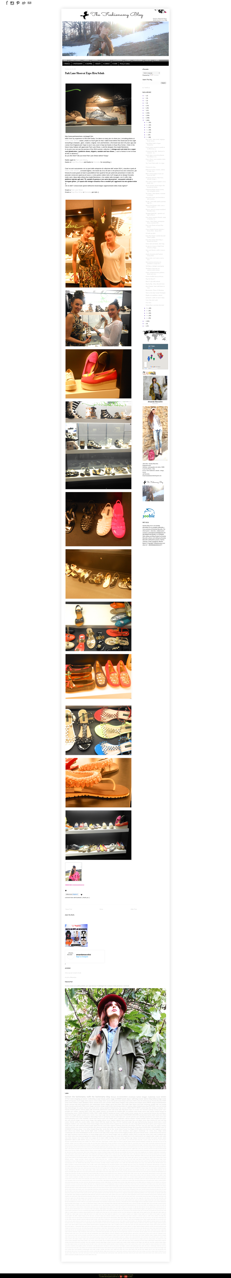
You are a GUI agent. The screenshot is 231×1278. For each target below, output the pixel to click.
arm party (163, 1129)
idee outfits (87, 1199)
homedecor (124, 1146)
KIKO (129, 1162)
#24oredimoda (124, 1127)
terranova (164, 1245)
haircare (154, 1113)
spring (102, 1108)
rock (144, 1136)
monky (155, 1134)
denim (99, 1106)
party (126, 1125)
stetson (132, 1240)
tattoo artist (144, 1245)
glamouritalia (87, 1194)
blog (147, 1108)
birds (145, 1171)
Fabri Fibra (153, 1159)
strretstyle (117, 1138)
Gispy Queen (135, 1161)
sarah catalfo (162, 1136)
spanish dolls (119, 1238)
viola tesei (111, 1115)
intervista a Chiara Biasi (121, 1201)
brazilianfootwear (161, 1102)
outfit (89, 1097)
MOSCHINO (135, 1115)
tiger (131, 1138)
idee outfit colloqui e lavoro (148, 1198)
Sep (147, 130)
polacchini (70, 1229)
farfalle (110, 1185)
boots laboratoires (73, 1173)
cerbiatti (66, 1175)
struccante (113, 1242)
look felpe (138, 1210)
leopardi (160, 1208)
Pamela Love (73, 1166)
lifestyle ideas (88, 1210)
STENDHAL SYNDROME (140, 1166)
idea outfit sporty (107, 1198)
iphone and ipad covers (151, 1201)
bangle (109, 1171)
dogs (126, 1182)
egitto (104, 1132)
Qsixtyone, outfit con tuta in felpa (155, 297)
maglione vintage (137, 1213)
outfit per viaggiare (153, 1222)
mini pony (73, 1150)
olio (136, 1221)
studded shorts (100, 1153)
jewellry (88, 1206)
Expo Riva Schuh (77, 192)
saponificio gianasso (127, 1233)
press (134, 1120)
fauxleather (106, 1189)
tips (120, 1108)
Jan (147, 318)
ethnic (135, 1183)
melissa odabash (154, 1215)
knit (126, 1106)
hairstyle (142, 1132)
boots (103, 1118)
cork (131, 1143)
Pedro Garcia (92, 1166)
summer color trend (98, 1244)
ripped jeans (125, 1231)
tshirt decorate (138, 1249)
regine (66, 1231)
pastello (105, 1226)
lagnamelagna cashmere (155, 1206)
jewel (117, 1116)
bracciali (164, 1141)
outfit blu (127, 1222)
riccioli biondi (98, 1231)
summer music (127, 1244)
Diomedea (96, 162)
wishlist (156, 1252)
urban (90, 1155)
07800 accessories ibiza (146, 1155)
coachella (117, 1175)
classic (99, 1143)
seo (155, 1125)
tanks (140, 1245)
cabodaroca (120, 1173)
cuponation (69, 1180)
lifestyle (113, 1097)
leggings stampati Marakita (135, 1208)
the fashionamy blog (101, 1097)
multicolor (87, 1150)
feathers (111, 1189)
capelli (153, 1115)
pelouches (147, 1226)
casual (75, 1143)
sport (123, 1104)
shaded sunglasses (108, 1235)
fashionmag (101, 1189)
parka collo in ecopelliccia (114, 1224)
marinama (146, 1148)
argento (115, 1141)
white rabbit (117, 1252)
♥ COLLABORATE (105, 60)
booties (118, 1113)
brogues (102, 1173)
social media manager (100, 1238)
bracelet (87, 1131)
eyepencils (67, 1185)
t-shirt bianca (106, 1245)
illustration (145, 1109)
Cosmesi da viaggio (142, 1157)
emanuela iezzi (103, 1183)
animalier (111, 1141)
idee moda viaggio (138, 1198)
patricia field (110, 1226)
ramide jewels (154, 1229)
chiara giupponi (134, 1131)
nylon (121, 1221)
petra (95, 1228)
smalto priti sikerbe (136, 1236)
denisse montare (158, 1180)
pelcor (126, 1226)
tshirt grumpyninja (159, 1249)
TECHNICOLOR (99, 1168)
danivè (123, 1180)
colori (90, 1104)
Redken (113, 1166)
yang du (80, 1254)
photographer (146, 1150)
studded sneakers (108, 1153)
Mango (97, 1129)
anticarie (67, 1171)
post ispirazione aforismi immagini (106, 1229)
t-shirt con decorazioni (114, 1245)
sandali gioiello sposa (96, 1233)
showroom (74, 1138)
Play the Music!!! (150, 279)
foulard (114, 1191)
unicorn (75, 1113)
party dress (128, 1150)
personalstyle (131, 1125)
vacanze (124, 1108)
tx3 (152, 1138)
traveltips (98, 1249)
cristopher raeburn (122, 1178)
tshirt (112, 1100)
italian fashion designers (92, 1203)
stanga (78, 1240)
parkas (155, 1224)
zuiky (95, 1254)
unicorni (155, 1138)
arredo (87, 1106)
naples (99, 1150)
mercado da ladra (78, 1217)
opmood (157, 1221)
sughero (72, 1244)
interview (139, 1146)
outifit (118, 1150)
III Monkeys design (77, 1129)
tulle (72, 1251)
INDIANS (80, 1162)
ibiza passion (162, 1132)
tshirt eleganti (145, 1249)
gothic (110, 1194)
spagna (94, 1138)
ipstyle (123, 1106)
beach (116, 1171)
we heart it (91, 1252)
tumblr (76, 1122)
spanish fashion (125, 1238)
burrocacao (114, 1173)
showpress (151, 1152)
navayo (141, 1219)
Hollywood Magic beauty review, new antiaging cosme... (155, 190)
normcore (117, 1221)
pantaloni (88, 1224)
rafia (70, 1152)
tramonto (156, 1247)
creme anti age (98, 1178)
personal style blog (75, 1104)
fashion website (68, 1189)
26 (145, 95)
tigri (102, 1247)
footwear (72, 1109)
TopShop (121, 1168)
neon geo (70, 1221)
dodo (119, 1182)
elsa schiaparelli (96, 1183)
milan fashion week (148, 1134)
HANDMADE (68, 1129)
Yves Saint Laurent (84, 1169)
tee (87, 1127)
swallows (164, 1244)
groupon (110, 1146)
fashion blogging (123, 1132)
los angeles (70, 1212)
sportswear (79, 1153)
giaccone (114, 1192)
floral (116, 1104)
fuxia (91, 1146)
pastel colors (162, 1109)
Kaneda (132, 1162)
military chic (125, 1217)
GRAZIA (113, 1161)
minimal (157, 1111)
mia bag (140, 1134)
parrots (158, 1224)
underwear (81, 1111)
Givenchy (113, 1139)
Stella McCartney (78, 1141)
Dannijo (90, 1159)
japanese (133, 1205)
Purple (130, 1109)
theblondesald (96, 1247)
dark (134, 1180)
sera (100, 1235)
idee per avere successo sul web (97, 1199)
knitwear (75, 1102)
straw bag (111, 1138)
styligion (164, 1242)
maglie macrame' (79, 1213)
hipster (119, 1196)
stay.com (105, 1240)
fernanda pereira (153, 1189)
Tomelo (97, 1141)
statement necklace (70, 1127)
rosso (153, 1116)
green (164, 1118)
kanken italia (109, 1206)
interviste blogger (75, 1120)
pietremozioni (104, 1109)
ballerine (129, 1141)
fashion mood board (97, 1187)
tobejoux (135, 1138)
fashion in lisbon (75, 1187)
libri (99, 1125)
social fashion (92, 1238)
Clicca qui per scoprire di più (73, 973)
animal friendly (150, 1169)
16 (145, 113)
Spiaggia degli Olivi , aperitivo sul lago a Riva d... (155, 214)
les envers (79, 1210)
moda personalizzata (85, 1219)
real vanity (73, 1152)
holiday (67, 1125)
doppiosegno (96, 1104)
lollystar (119, 1210)
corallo (128, 1143)
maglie (159, 1212)
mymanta (96, 1150)
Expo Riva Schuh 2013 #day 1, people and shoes (154, 240)
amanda (96, 1102)
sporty (108, 1100)
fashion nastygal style (114, 1187)
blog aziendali (156, 1171)
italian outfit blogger (142, 1203)
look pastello (151, 1210)
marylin (130, 1215)
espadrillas (122, 1145)
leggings (99, 1120)
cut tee (94, 1180)
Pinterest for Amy (150, 167)
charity (88, 1143)
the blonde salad (105, 1127)
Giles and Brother (127, 1161)
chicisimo (84, 1175)
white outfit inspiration (110, 1252)
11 (145, 323)
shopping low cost (144, 1152)
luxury (108, 1120)
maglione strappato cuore (127, 1213)
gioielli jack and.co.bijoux (145, 1192)
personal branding (158, 1226)
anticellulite (71, 1171)
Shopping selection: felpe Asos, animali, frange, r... (155, 178)
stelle (123, 1240)
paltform (77, 1224)
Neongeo (164, 1139)
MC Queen (153, 1162)
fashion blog (148, 1099)
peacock (122, 1226)
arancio (81, 1171)
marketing (118, 1125)
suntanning (156, 1244)
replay (79, 1231)
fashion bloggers (95, 1123)
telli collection (97, 1127)
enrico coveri (117, 1145)
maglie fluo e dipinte (71, 1213)
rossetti (112, 1152)
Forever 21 (163, 1127)
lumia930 (89, 1212)
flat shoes (67, 1191)
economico (73, 1183)
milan (127, 1102)
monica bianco (101, 1219)
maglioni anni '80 (145, 1213)
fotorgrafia (110, 1191)
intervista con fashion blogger (91, 1134)
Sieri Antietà (67, 1168)
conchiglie (81, 1176)
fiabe (163, 1145)
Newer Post (68, 909)
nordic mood (112, 1221)
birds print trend (149, 1171)
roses (96, 1115)
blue (159, 1141)
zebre (92, 1254)
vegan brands (119, 1251)
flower (74, 1146)
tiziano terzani (114, 1247)
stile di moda (85, 1153)
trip (76, 1155)
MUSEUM (132, 1139)
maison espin (145, 1111)
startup (92, 1240)
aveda (89, 1171)
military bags (120, 1217)
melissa (136, 1134)
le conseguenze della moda (89, 1208)
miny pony (144, 1217)
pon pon (74, 1229)
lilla (92, 1210)
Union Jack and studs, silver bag (155, 243)
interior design (138, 1111)
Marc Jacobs (103, 1129)
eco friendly (147, 1182)
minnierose (147, 1104)
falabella (106, 1185)
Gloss (116, 1139)
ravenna (159, 1229)
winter (86, 1100)
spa (115, 1238)
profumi (164, 1150)
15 (145, 115)
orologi (80, 1136)
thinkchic (72, 1122)
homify (146, 1132)
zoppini (125, 1155)
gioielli (115, 1100)
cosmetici (136, 1109)
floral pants (90, 1191)
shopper (151, 1235)
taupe (155, 1245)
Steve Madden (85, 1141)
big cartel (153, 1141)
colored (134, 1175)
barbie (113, 1171)
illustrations (163, 1199)
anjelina (155, 1169)
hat (127, 1111)
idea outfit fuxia (100, 1198)
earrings (136, 1113)
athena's (121, 1141)
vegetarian (125, 1251)
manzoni (152, 1111)
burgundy (109, 1173)
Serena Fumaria (123, 1129)
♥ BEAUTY (98, 64)
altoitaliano (86, 1102)
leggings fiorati (106, 1208)
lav (104, 1134)
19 (145, 105)
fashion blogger (141, 1097)
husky (133, 1196)
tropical (133, 1249)
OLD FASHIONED (140, 1164)
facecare (81, 1116)
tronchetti (148, 1138)
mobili (159, 1217)
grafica (107, 1146)
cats (78, 1143)
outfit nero (147, 1222)
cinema (151, 1131)
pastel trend (133, 1150)
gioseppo (159, 1192)
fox (117, 1191)
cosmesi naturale (111, 1176)
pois (136, 1102)
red (137, 1120)
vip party (67, 1252)
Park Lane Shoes (81, 160)
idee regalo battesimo (117, 1199)
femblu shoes (138, 1189)
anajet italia (131, 1122)
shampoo (163, 1125)
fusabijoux (130, 1132)
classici (109, 1175)
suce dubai (67, 1244)
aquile (78, 1171)
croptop (146, 1143)
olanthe (69, 1136)
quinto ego (141, 1229)
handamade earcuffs (135, 1194)
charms (115, 1118)
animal (143, 1108)
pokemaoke (78, 1106)
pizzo (148, 1228)
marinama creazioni (115, 1215)
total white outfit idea (139, 1247)
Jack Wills (103, 1162)
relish (85, 1152)
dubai (85, 1123)
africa (107, 1169)
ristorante (99, 1152)
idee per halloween (109, 1199)
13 (145, 120)
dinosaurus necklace (100, 1182)
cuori (66, 1180)
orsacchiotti (98, 1222)
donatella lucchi (82, 1145)
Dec (147, 122)
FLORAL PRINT (93, 1113)
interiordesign (117, 1106)
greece (120, 1194)
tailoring (135, 1245)
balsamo (134, 1141)
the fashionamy (79, 1097)
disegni (75, 1145)
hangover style (116, 1146)
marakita (131, 1134)
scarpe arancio (142, 1233)
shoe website (126, 1235)
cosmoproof (163, 1176)
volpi (85, 1252)
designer (154, 1108)
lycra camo (110, 1212)
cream (139, 1143)
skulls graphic (71, 1153)
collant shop (126, 1175)
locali (124, 1148)
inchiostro (79, 1201)
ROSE (86, 1111)
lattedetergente (77, 1208)
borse (100, 1102)
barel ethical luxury (70, 1131)
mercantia (155, 1148)
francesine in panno (122, 1191)
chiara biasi (79, 1175)
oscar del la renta (105, 1222)
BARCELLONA (75, 1157)
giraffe (162, 1192)
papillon (123, 1150)
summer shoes (134, 1244)
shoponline (146, 1235)
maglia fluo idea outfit (147, 1212)
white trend (122, 1252)
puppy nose (114, 1136)
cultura (81, 1123)
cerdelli (70, 1175)
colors (138, 1100)
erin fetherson (127, 1183)
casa (157, 1106)
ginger (132, 1192)
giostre (138, 1132)
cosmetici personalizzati (147, 1176)
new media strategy (97, 1221)
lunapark (127, 1148)
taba (137, 1153)
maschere (151, 1148)
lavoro (106, 1134)
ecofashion (160, 1108)
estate (107, 1106)
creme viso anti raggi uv (112, 1178)
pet (97, 1136)
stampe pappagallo (73, 1240)
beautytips (148, 1141)
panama (81, 1224)
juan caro (98, 1206)
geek (96, 1192)
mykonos (91, 1150)
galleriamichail (141, 1123)
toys (159, 1153)
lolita (113, 1210)
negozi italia (152, 1219)
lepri (163, 1208)
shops (100, 1115)
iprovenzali (155, 1146)
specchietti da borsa (134, 1238)
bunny (105, 1173)
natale (87, 1109)
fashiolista (133, 1145)
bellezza (155, 1099)
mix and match (155, 1217)
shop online (68, 1138)
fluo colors (131, 1123)
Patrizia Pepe (86, 1166)
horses (71, 1125)
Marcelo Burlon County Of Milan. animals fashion (90, 1164)
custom (77, 1132)
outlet (120, 1150)
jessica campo (76, 1206)
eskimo (132, 1183)
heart (120, 1146)
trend (72, 1099)
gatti (135, 1132)
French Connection (106, 1161)
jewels (124, 1099)
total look (156, 1153)
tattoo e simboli (150, 1245)
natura (123, 1120)
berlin (137, 1171)
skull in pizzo (109, 1236)
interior (91, 1102)
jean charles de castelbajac (147, 1205)
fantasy (129, 1145)
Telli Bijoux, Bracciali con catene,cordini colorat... (153, 269)
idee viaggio (144, 1199)
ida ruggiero (71, 1198)
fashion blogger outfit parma (142, 1145)
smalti (75, 1153)
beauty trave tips (124, 1171)
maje (90, 1215)
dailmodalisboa (106, 1180)
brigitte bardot (93, 1131)
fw (102, 1116)
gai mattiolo (94, 1146)
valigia (105, 1251)
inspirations (105, 1201)
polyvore (91, 1100)
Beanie (121, 1115)
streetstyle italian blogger (101, 1242)
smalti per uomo (128, 1236)
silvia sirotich (81, 1138)
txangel (84, 1251)
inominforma (74, 1134)
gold (97, 1194)
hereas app (101, 1196)
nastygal (161, 1111)
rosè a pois (84, 1233)
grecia (117, 1194)
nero (66, 1136)
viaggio (82, 1100)
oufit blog (113, 1222)
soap (87, 1238)
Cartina (120, 1157)
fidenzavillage (94, 1116)
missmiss (149, 1217)
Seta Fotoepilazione (161, 1166)
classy (155, 1131)
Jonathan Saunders (114, 1162)
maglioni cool (159, 1213)
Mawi (139, 1139)
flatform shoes (72, 1191)
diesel (90, 1182)
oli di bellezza (133, 1221)
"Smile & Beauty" (130, 1155)
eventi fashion (143, 1183)
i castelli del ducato (154, 1132)
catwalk (111, 1118)
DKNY (161, 1157)
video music (139, 1251)
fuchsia (84, 1146)
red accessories (79, 1152)
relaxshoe (70, 1231)
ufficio (88, 1251)
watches (83, 1139)
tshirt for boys (152, 1249)
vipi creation (106, 1155)
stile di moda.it (100, 1138)
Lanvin (128, 1139)
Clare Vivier (124, 1157)
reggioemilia (163, 1229)
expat (159, 1183)
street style (111, 1109)
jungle (91, 1125)
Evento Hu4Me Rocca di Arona (154, 276)
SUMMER (118, 1099)
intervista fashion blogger (147, 1146)
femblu (111, 1106)
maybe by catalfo (147, 1215)
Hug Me (120, 1139)
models (91, 1219)
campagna (107, 1131)
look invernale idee (145, 1210)
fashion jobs (89, 1187)
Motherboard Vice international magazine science (112, 1164)
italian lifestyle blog (122, 1203)
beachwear (144, 1115)
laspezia (71, 1208)
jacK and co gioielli (93, 1205)
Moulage (125, 1164)
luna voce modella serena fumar (98, 1212)
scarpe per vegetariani (158, 1233)
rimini (122, 1136)
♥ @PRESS (86, 60)
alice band (146, 1129)
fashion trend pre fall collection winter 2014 (156, 1187)
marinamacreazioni (124, 1215)
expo (127, 1145)
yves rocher (85, 1254)
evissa (153, 1183)
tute (80, 1122)
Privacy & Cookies (125, 64)
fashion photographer (142, 1187)
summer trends (141, 1244)
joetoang (92, 1206)
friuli (155, 1191)
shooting (152, 1120)
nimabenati (104, 1221)
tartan (142, 1153)
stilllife (106, 1138)
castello (164, 1173)
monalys (95, 1219)
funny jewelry (71, 1192)
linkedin (109, 1148)
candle (128, 1173)
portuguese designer (93, 1229)
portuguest (152, 1150)
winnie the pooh (132, 1252)
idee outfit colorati (158, 1198)
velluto (112, 1127)
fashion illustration (105, 1123)
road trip (141, 1231)
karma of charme (84, 1148)
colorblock (73, 1123)
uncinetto (91, 1251)
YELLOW (77, 1169)
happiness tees (68, 1196)
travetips (102, 1249)
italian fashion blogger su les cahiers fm (78, 1203)
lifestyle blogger (113, 1134)
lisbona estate (106, 1210)
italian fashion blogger (70, 1115)
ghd (111, 1192)
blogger (92, 1106)
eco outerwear (163, 1182)
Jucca (120, 1162)
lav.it (82, 1208)
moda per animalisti (76, 1219)
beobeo (134, 1171)
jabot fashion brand (84, 1205)
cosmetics (108, 1102)
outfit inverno (141, 1222)
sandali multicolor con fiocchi (107, 1233)
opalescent (149, 1221)
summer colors (129, 1153)
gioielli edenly (137, 1192)
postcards (116, 1229)
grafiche (113, 1194)
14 (145, 118)
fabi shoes (81, 1185)
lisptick (110, 1210)
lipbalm (99, 1210)
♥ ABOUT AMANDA (75, 60)
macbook (115, 1212)
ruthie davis (117, 1152)
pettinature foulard (100, 1228)
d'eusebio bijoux (99, 1180)
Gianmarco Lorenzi (119, 1161)
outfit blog (134, 1099)
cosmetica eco (126, 1176)
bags (160, 1099)
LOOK (80, 1118)
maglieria (113, 1120)
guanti (155, 1123)
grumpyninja (107, 1116)
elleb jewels (90, 1183)
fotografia (119, 1111)
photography (72, 1100)
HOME (65, 60)
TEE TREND (92, 1141)
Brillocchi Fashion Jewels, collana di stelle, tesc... (155, 170)
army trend (85, 1171)
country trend (81, 1178)
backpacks (93, 1171)
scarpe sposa (71, 1235)
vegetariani (94, 1155)
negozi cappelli (147, 1219)
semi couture (95, 1235)
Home (101, 909)
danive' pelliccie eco (117, 1180)
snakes (157, 1236)
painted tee (160, 1222)
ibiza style (164, 1196)
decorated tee (70, 1145)
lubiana (75, 1212)
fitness (67, 1106)
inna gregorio (89, 1201)
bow (161, 1141)
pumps (108, 1136)
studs (114, 1153)
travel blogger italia (162, 1247)
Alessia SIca (93, 1139)
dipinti (106, 1182)
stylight (160, 1242)
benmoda (130, 1171)
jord (75, 1148)
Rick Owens (117, 1166)
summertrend (85, 1104)
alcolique (113, 1169)
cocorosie (121, 1175)
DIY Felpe (149, 1157)
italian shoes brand (151, 1203)
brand (78, 1100)
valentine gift (96, 1251)
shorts (157, 1116)
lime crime (103, 1125)
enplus (116, 1183)
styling (124, 1153)
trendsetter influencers (70, 1155)
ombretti (144, 1221)
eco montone (156, 1182)
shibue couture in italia (118, 1235)
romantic (92, 1115)
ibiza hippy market (157, 1196)
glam (104, 1146)
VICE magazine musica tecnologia (130, 1168)
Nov (147, 125)
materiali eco (135, 1215)
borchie (149, 1115)
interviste (113, 1116)
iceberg (66, 1198)
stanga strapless (84, 1240)
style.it (121, 1153)
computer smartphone (73, 1176)
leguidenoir (150, 1208)
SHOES (163, 1097)
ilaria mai (159, 1199)
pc (119, 1226)
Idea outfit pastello (86, 1162)
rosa (146, 1125)
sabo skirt (89, 1233)
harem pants (74, 1196)
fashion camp (149, 1118)
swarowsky (67, 1245)
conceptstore (114, 1143)
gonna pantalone (101, 1194)
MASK (149, 1162)
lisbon (119, 1104)
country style (74, 1178)
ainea (110, 1169)
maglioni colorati (152, 1213)
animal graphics (105, 1141)
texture (72, 1247)
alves (100, 1141)
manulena (72, 1106)
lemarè (97, 1148)
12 (145, 321)
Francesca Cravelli (98, 1161)
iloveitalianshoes (72, 1201)
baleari (97, 1171)
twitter (127, 1104)
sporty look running (147, 1238)
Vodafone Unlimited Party (158, 1168)
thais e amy (79, 1247)
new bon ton (89, 1221)
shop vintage (141, 1235)
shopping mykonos (157, 1235)
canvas (135, 1173)
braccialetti (83, 1173)
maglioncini (109, 1213)
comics (66, 1176)
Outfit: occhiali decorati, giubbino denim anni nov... (155, 273)
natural (127, 1120)
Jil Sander (107, 1162)
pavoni (138, 1150)
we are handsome (113, 1155)
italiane (66, 1205)
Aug (147, 132)
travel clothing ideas (69, 1249)
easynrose (132, 1182)
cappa (143, 1173)
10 (145, 326)
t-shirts (131, 1245)
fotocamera (105, 1191)
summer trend (82, 1127)
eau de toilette (138, 1182)
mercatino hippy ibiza (98, 1217)
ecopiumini (102, 1145)
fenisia (147, 1189)
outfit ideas (136, 1222)
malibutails (125, 1134)
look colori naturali (132, 1210)
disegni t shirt (111, 1182)
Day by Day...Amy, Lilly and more (155, 284)
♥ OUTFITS (95, 60)
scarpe (98, 1099)
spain (164, 1116)
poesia (66, 1229)
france (161, 1118)
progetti (129, 1229)
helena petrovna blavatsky (86, 1196)
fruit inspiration (160, 1191)
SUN (147, 1166)
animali (91, 1118)
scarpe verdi (77, 1235)
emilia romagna (110, 1132)
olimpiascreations (106, 1150)
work (115, 1127)
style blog (163, 1120)
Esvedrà (130, 1159)
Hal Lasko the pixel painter (160, 1161)
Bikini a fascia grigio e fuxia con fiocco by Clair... (155, 174)
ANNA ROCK (159, 1155)
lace (145, 1206)
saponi (121, 1233)
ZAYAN (137, 1129)
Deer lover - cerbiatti (107, 1159)
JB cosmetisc (97, 1162)
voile (80, 1252)
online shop (75, 1136)
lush (130, 1148)
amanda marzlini (136, 1169)
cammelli (125, 1173)
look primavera (158, 1210)
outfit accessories (94, 1109)
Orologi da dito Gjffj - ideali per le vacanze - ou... (155, 152)
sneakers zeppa (82, 1238)
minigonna (138, 1217)
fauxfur (67, 1104)
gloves (151, 1123)
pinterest (131, 1102)
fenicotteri (144, 1189)
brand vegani (89, 1173)
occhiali (127, 1221)
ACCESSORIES (122, 1097)
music (123, 1116)
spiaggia (141, 1238)
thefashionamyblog (70, 1118)
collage (160, 1131)
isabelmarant (163, 1201)
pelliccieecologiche (141, 1226)
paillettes (79, 1115)
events (96, 1100)
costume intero (68, 1178)
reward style (89, 1231)
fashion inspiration (83, 1187)
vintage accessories (146, 1251)
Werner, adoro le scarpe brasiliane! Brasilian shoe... (156, 210)
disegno (116, 1182)
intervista (80, 1134)
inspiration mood (98, 1201)
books (82, 1131)
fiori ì (165, 1145)
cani (112, 1131)
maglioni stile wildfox (73, 1215)
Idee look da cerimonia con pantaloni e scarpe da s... (154, 262)
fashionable (90, 1189)
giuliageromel (79, 1194)
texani (69, 1247)
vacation (83, 1122)
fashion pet (135, 1187)
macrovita (124, 1212)
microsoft (108, 1217)
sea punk (84, 1235)
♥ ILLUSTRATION (117, 60)
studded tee (133, 1242)
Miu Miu (154, 1139)
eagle (129, 1182)
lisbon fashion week (118, 1148)
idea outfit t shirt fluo (116, 1198)
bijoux (129, 1099)
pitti (143, 1228)
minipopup (82, 1150)
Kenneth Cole (138, 1162)
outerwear (117, 1222)
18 (145, 108)
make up (119, 1134)
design (103, 1106)
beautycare (150, 1122)
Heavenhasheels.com (70, 1162)
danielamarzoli (158, 1143)
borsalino (79, 1173)
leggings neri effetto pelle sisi (115, 1208)
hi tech (164, 1123)
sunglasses (147, 1244)
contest (67, 1116)
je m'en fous (138, 1205)
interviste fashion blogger (87, 1120)
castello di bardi (124, 1113)
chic (147, 1131)
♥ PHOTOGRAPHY (77, 64)
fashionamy (87, 1116)
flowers (135, 1104)
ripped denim (127, 1136)
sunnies (122, 1138)
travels (141, 1099)
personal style (72, 1228)
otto (110, 1222)
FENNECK (148, 1159)
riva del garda (136, 1231)
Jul (147, 134)
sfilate (148, 1120)
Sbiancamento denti (153, 1166)
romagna (109, 1152)
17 (145, 110)
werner (119, 1155)
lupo (106, 1212)
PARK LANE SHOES (72, 141)
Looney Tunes (144, 1162)
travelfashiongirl (85, 1249)
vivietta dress (75, 1252)
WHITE (139, 1108)
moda (119, 1100)
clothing (102, 1143)
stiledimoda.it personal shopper (141, 1240)
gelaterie (101, 1192)
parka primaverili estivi (141, 1224)
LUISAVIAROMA (127, 1115)
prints (104, 1136)
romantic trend (146, 1231)
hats (141, 1109)
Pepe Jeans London (99, 1166)
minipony (78, 1150)
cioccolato (95, 1143)
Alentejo (130, 1127)
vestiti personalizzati (131, 1251)
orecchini (128, 1116)
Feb (147, 315)
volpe (82, 1252)
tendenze (127, 1138)
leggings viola (144, 1208)
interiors (114, 1201)
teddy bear (159, 1245)
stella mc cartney (118, 1240)
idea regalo (131, 1198)
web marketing (102, 1252)
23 (145, 100)
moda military (69, 1219)
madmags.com (129, 1212)
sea (81, 1235)
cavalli (157, 1115)
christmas (103, 1111)
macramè (119, 1212)
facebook (138, 1118)
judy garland (103, 1206)
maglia (134, 1212)
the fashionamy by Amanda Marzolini (151, 1100)
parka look (133, 1224)
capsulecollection (152, 1173)
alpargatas (125, 1169)
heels (141, 1104)
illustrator (67, 1201)
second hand (89, 1235)
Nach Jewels (159, 1139)
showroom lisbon (71, 1236)
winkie (127, 1252)
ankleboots (160, 1169)
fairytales (143, 1118)
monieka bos (107, 1219)
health (79, 1196)
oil (101, 1150)
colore (106, 1143)
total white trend (147, 1247)
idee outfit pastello (72, 1199)
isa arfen (158, 1201)
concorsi (119, 1143)
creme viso (104, 1178)
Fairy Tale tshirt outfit (152, 300)
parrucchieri (163, 1224)
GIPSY (108, 1139)
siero (77, 1236)
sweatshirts (72, 1245)
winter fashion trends (140, 1252)
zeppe (118, 1127)
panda (84, 1224)
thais (75, 1247)
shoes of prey (134, 1152)
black (94, 1111)
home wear (123, 1196)
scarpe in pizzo (149, 1233)
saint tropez (151, 1125)
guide (123, 1194)
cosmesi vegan (119, 1176)
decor (145, 1180)
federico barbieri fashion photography (127, 1189)
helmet (93, 1196)
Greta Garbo (140, 1161)
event (164, 1099)
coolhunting (91, 1099)
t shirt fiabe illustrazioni (98, 1245)
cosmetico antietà (156, 1176)
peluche (141, 1150)
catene (120, 1131)
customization (152, 1143)
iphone (101, 1134)
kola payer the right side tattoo (134, 1206)
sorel (104, 1102)
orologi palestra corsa (80, 1222)
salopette (148, 1136)
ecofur (101, 1132)
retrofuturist (83, 1231)
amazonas (142, 1169)
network (82, 1221)
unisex (77, 1118)
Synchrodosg (92, 1168)
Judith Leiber (125, 1162)
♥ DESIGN (127, 60)
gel (98, 1192)
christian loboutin (90, 1175)
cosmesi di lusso (103, 1176)
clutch (113, 1175)
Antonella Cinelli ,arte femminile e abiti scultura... (155, 198)
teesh (126, 1109)
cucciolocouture (162, 1178)
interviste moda (142, 1201)
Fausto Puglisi (159, 1159)
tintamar (109, 1247)
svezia (160, 1244)
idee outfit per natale (80, 1199)
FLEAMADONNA (155, 1127)
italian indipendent (114, 1203)
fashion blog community (130, 1185)
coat (95, 1106)
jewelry (81, 1108)
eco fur (151, 1182)
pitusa (145, 1228)
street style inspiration (90, 1242)
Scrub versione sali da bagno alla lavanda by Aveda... (155, 186)
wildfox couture (90, 1122)
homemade (129, 1146)
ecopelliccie (97, 1145)
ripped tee (130, 1231)
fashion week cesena (83, 1189)
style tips (117, 1153)
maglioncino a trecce (117, 1213)
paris (90, 1108)
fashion (68, 1097)
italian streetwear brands (160, 1203)
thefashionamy (114, 1108)
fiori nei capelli (163, 1189)
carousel (158, 1173)
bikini (156, 1141)
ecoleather (88, 1145)
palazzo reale (68, 1224)
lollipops (116, 1210)
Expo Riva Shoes (77, 162)
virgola (70, 1252)
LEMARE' (124, 1139)
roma (143, 1125)
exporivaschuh (148, 1113)
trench (161, 1153)
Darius (93, 1159)
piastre (131, 1228)
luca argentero (80, 1212)
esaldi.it (89, 1123)
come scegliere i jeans (161, 1175)
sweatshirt (107, 1108)
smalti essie (121, 1236)
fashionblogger (72, 1108)
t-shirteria (127, 1245)
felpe (130, 1104)
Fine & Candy (86, 1161)
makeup (130, 1106)
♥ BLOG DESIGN (137, 60)
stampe (154, 1102)
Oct (147, 127)
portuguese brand (85, 1229)
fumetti (88, 1146)
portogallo (67, 1111)
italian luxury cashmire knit (132, 1203)
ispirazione (82, 1125)
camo (107, 1118)
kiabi (120, 1116)
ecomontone (67, 1183)
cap (138, 1173)
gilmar (129, 1192)
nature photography (135, 1219)
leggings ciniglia (98, 1208)
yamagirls (76, 1254)
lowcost (83, 1109)
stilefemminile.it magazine (160, 1240)
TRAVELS (147, 87)
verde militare (100, 1155)
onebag (112, 1150)
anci (146, 1169)
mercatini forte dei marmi (88, 1217)
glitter (124, 1111)
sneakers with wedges (73, 1238)
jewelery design (83, 1206)
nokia (108, 1221)
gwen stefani (127, 1194)
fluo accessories (124, 1123)
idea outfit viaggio (124, 1198)
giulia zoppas (73, 1194)
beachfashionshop (142, 1122)
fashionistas (95, 1189)
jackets (72, 1148)
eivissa (81, 1183)
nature (123, 1125)
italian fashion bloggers (118, 1102)
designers (132, 1118)
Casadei (98, 1139)
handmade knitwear (161, 1194)
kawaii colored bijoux (116, 1206)
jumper (78, 1148)
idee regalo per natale (137, 1199)
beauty (103, 1099)
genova (148, 1123)
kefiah (123, 1206)
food (138, 1104)
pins (141, 1228)
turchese (76, 1251)
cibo (91, 1143)
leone (154, 1208)
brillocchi (98, 1173)
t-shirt (134, 1153)
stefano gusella (110, 1240)
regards (140, 1120)
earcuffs (90, 1132)
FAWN (143, 1159)
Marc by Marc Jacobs (112, 1129)
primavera (160, 1150)
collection (127, 1118)
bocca (164, 1171)
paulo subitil (115, 1226)
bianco (160, 1122)
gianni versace (119, 1192)
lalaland (96, 1125)
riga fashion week (108, 1231)
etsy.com (141, 1113)
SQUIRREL (86, 1118)
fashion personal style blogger (125, 1187)
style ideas (152, 1242)
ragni (145, 1229)
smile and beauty (144, 1236)
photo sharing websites (125, 1228)
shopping (77, 1099)
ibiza (158, 1113)
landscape (67, 1208)
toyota (152, 1247)
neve (85, 1221)
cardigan (71, 1143)
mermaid (164, 1148)
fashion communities (139, 1185)
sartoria (136, 1233)
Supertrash (125, 1122)
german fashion (106, 1192)
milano (104, 1100)
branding (94, 1173)
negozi (80, 1102)
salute (152, 1136)
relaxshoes (75, 1231)
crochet (143, 1143)
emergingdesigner (111, 1183)
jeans (67, 1101)
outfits (115, 1150)
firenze (100, 1116)
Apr (147, 310)
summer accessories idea (79, 1244)
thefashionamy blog (142, 1106)
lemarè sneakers (103, 1148)
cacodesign (101, 1131)
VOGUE (140, 1168)
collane (164, 1115)
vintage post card (162, 1251)
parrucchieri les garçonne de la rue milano (94, 1226)
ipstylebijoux (163, 1113)
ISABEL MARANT (103, 1113)
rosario (70, 1233)
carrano (116, 1131)
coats (160, 1115)
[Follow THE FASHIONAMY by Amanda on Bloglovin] (72, 895)
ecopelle (93, 1145)
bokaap (66, 1173)
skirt (156, 1120)
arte (140, 1115)
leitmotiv (104, 1120)
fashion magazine (114, 1123)
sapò (134, 1233)
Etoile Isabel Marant (137, 1159)
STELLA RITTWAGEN (129, 1166)
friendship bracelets (150, 1191)
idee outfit (67, 1120)
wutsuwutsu (71, 1254)
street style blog (119, 1109)
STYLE (67, 1099)
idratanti (149, 1199)
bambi (95, 1118)
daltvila (111, 1180)
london (108, 1125)
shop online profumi (133, 1235)
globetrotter (93, 1194)
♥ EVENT (114, 64)
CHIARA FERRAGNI (83, 1113)
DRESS (149, 1102)
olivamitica (140, 1221)
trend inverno (141, 1138)
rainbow (148, 1229)
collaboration (121, 1118)
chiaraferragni (142, 1131)
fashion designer (152, 1145)
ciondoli (106, 1175)
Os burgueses (163, 1164)
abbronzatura (99, 1169)
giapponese (125, 1192)
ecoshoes (78, 1183)
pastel (130, 1120)
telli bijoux (90, 1127)
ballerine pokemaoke (103, 1171)
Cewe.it (102, 1139)
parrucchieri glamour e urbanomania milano (74, 1226)
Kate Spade (106, 1122)
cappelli (98, 1111)
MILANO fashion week (161, 1162)
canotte (131, 1173)
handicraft (142, 1194)
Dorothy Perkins (124, 1159)
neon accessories (160, 1219)
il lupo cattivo (154, 1199)
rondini (162, 1231)
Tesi (108, 1168)
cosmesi (131, 1113)
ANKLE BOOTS (131, 1108)
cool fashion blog (74, 1116)
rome (151, 1231)
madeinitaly (151, 1097)
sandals (157, 1136)
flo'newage (85, 1191)
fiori (78, 1108)
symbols (84, 1245)
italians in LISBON (75, 1205)
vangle (103, 1115)
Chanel (97, 1122)
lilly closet (95, 1210)
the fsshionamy (89, 1247)
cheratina (74, 1175)
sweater (67, 1122)
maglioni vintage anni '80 (83, 1215)
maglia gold (155, 1212)
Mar (147, 313)
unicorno (87, 1155)
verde (78, 1139)
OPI (146, 1164)
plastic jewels (159, 1228)
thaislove (84, 1247)
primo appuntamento (123, 1229)
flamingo (67, 1146)
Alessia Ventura (68, 1157)
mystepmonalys (116, 1219)
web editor (96, 1252)
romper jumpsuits (156, 1231)
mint (141, 1217)
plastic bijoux (153, 1228)
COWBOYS (115, 1157)
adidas (104, 1169)
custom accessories (76, 1180)
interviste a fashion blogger (133, 1201)
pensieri (151, 1226)
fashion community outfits (150, 1185)
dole (78, 1145)
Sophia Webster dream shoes (76, 1168)
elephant (107, 1145)
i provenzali (138, 1196)
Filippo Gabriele (79, 1161)
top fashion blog (128, 1247)
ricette (102, 1231)
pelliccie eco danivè (132, 1226)
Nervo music (133, 1164)
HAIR (100, 1122)
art (133, 1109)
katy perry (90, 1148)
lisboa (112, 1148)
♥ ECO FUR (148, 60)
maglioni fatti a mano (136, 1148)
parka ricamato (150, 1224)
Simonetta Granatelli (69, 1141)
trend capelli (113, 1249)
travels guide (92, 1249)
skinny (104, 1236)
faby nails (99, 1185)
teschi (66, 1247)
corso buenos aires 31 (88, 1176)
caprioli (146, 1173)
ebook (143, 1182)
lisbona (86, 1108)
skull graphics (163, 1152)
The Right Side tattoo (113, 1168)
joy (95, 1206)
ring (113, 1231)
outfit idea (131, 1222)
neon (165, 1134)
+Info (126, 1276)
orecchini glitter (162, 1221)
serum (102, 1235)
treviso (126, 1249)
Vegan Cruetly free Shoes (147, 1168)
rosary (74, 1233)
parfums (106, 1224)
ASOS (135, 1100)
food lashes (100, 1191)
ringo (116, 1231)
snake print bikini (152, 1236)
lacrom (94, 1148)
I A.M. (76, 1162)
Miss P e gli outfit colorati (153, 281)
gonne (107, 1194)
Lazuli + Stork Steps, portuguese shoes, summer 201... (155, 222)
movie (111, 1219)
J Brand (92, 1162)
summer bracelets (90, 1244)
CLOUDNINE (110, 1157)
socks (106, 1238)
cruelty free (142, 1178)
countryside (86, 1178)
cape (140, 1173)
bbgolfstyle (143, 1141)
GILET (105, 1139)
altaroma (130, 1169)
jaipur (104, 1205)
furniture (82, 1192)
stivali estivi (71, 1242)
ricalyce (95, 1152)
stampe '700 (154, 1238)
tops (133, 1247)
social (161, 1116)
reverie (119, 1136)
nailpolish (118, 1120)
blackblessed (111, 1113)
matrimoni (140, 1215)
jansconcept (126, 1205)
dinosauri (93, 1182)
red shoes (138, 1125)
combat (138, 1175)
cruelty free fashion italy (150, 1178)
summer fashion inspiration (109, 1244)
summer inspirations (119, 1244)
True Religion (131, 1129)
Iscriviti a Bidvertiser (70, 977)
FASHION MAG (147, 1127)
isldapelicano (160, 1146)
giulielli (83, 1194)
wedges (117, 1115)
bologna (123, 1100)
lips (101, 1210)
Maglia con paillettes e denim (154, 295)
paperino (97, 1224)
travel (158, 1097)
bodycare (99, 1118)
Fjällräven (91, 1161)
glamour (77, 1109)
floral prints (95, 1191)
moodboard (160, 1134)
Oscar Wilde (67, 1166)
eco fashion (96, 1132)
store (77, 1127)
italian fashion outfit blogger (104, 1203)
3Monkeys (88, 1139)
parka (108, 1099)
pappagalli (101, 1224)
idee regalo (68, 1134)
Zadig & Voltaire (92, 1169)
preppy (156, 1150)
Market (136, 1139)
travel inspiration (78, 1249)
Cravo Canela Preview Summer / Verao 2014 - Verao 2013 (155, 230)
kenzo (126, 1206)
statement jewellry (98, 1240)
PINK (83, 1106)
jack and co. (99, 1205)
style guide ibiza (145, 1242)
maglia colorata (139, 1212)
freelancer (136, 1191)
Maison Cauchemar (74, 1164)
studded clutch (119, 1242)
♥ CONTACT (106, 64)
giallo (98, 1146)
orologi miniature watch (90, 1222)
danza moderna (128, 1180)
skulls (66, 1153)
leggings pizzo (125, 1208)
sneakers (75, 1111)
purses (137, 1229)
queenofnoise (148, 1116)
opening (153, 1221)
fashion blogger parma (107, 1104)
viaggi (112, 1099)
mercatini (160, 1148)
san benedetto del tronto (125, 1152)
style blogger (139, 1242)
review (144, 1120)
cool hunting (162, 1104)
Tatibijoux (105, 1168)
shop (139, 1152)
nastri (129, 1219)
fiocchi (158, 1189)
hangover (159, 1123)
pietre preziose (137, 1228)
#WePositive (137, 1155)
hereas (97, 1196)
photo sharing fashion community (112, 1228)
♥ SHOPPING (88, 64)
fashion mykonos (105, 1187)
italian (165, 1146)
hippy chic (115, 1196)
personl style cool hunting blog (82, 1228)
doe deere (122, 1182)
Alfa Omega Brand (137, 1127)
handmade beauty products (151, 1194)
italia (95, 1120)
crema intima (92, 1178)
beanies (78, 1131)
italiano (69, 1205)
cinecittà (102, 1175)
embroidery (111, 1145)
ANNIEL (164, 1155)
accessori (84, 1099)
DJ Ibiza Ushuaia (156, 1157)
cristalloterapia (69, 1132)
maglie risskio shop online (101, 1213)
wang (87, 1252)
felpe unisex (158, 1145)
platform (101, 1136)
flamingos (71, 1146)
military (135, 1106)
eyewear (77, 1185)
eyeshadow (72, 1185)
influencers (83, 1201)
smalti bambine (115, 1236)
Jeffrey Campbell (91, 1129)
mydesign (150, 1109)
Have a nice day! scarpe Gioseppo (155, 293)
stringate (109, 1242)
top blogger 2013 (121, 1247)
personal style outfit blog (137, 1116)
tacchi (139, 1153)
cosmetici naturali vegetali (135, 1176)
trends (164, 1153)
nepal (74, 1221)
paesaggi (84, 1136)
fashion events (159, 1185)
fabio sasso (87, 1185)
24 (145, 98)
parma (144, 1102)
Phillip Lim (106, 1166)
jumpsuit (87, 1125)
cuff (74, 1132)
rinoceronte (119, 1231)
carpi (161, 1173)
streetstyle (132, 1097)
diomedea (111, 1111)
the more (146, 1153)
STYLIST (118, 1122)
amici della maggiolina (155, 1129)
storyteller (83, 1242)
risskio (133, 1136)
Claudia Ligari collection (133, 1157)
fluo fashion (78, 1146)
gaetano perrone (87, 1192)
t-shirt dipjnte (122, 1245)
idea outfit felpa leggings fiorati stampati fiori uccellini (85, 1198)
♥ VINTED (156, 60)
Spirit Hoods (86, 1168)
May (147, 308)
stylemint (157, 1242)
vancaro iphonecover (111, 1251)
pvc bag (67, 1152)
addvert (141, 1129)
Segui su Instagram (82, 956)
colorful (164, 1131)
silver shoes (86, 1236)
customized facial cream (87, 1180)
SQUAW (122, 1166)
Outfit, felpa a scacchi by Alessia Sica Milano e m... (155, 156)
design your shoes (80, 1182)
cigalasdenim (97, 1175)
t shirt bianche (89, 1245)
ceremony (85, 1143)
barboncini (138, 1141)
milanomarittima (113, 1217)
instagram (110, 1201)
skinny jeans (157, 1152)
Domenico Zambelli (116, 1159)
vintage (100, 1100)
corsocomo (96, 1176)
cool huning (124, 1143)
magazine (112, 1125)
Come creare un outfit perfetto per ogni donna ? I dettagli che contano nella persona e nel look (97, 986)
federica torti (115, 1189)
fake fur (103, 1185)
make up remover (96, 1215)
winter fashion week (149, 1252)
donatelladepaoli (83, 1132)
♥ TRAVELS (67, 64)
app (136, 1122)
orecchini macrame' (69, 1222)
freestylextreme (142, 1191)
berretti (156, 1122)
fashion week (75, 1189)
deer (150, 1108)
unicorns (160, 1138)
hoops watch (129, 1196)
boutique (139, 1102)
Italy (157, 1104)
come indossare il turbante (150, 1175)
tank (138, 1245)
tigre (100, 1247)
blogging (161, 1171)
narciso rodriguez (124, 1219)
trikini (130, 1249)
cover (77, 1123)
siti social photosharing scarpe (96, 1236)
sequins (159, 1125)
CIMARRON (104, 1157)
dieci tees (86, 1182)
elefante (85, 1183)
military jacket (68, 1150)
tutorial (81, 1251)
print (72, 1111)
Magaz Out (67, 1164)
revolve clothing (89, 1152)
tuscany (79, 1155)
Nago (129, 1164)
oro (74, 1222)
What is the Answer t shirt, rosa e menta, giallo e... (155, 206)
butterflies (67, 1143)
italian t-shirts (68, 1148)
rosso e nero (79, 1233)
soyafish (153, 1104)
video (107, 1115)
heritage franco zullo (108, 1196)
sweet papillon (79, 1245)
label (143, 1206)
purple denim (96, 1108)
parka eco (122, 1224)
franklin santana (130, 1191)
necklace (156, 1109)
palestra (73, 1224)
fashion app (121, 1185)
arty (118, 1141)
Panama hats (79, 1166)
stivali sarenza (77, 1242)
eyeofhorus (163, 1183)
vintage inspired (154, 1251)
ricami (93, 1231)
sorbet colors (111, 1238)
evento (71, 1102)
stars (89, 1240)
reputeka (84, 1115)
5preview (154, 1155)
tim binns (105, 1247)
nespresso (77, 1221)
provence (133, 1229)
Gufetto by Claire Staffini (149, 1161)
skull (159, 1120)
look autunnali (125, 1210)
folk (82, 1146)
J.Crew (84, 1129)
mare (142, 1148)
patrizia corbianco (91, 1136)
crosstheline (136, 1178)
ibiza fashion (143, 1196)
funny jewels (77, 1192)
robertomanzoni (139, 1136)
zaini (122, 1155)
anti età (164, 1169)
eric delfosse (121, 1183)
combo (141, 1175)
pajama (164, 1222)
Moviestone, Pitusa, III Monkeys (155, 290)
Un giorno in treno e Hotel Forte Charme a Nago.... (155, 246)
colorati (131, 1175)
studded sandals (126, 1242)
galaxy (93, 1192)
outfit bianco (122, 1222)
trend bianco (107, 1249)
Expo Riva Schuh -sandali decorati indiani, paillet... (155, 236)
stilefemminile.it (151, 1240)
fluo (116, 1111)
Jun (147, 137)
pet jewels (91, 1228)
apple (75, 1171)
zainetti (89, 1254)
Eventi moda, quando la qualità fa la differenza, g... (155, 148)
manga (101, 1215)
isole (69, 1203)
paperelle (93, 1224)
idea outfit (76, 1125)
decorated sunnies (150, 1180)
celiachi (80, 1143)
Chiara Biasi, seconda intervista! (155, 305)
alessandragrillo (119, 1169)
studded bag (94, 1153)
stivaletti (66, 1242)
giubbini (101, 1146)
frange (136, 1123)
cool (107, 1111)
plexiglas (164, 1228)
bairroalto (125, 1141)
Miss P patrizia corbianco (146, 1139)
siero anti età (81, 1236)
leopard (157, 1208)
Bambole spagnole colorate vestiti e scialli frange (90, 1157)
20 (145, 103)
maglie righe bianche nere (89, 1213)
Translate (156, 75)
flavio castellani (79, 1191)
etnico (138, 1183)
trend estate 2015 (121, 1249)
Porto (110, 1166)
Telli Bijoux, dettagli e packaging (155, 266)
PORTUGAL (152, 1106)
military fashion (132, 1217)
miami (104, 1217)
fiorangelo (156, 1118)
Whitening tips (72, 1169)
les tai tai (83, 1210)
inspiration (131, 1111)
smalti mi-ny (88, 1138)
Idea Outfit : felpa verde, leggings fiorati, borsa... (155, 140)
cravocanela (135, 1143)
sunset (152, 1244)
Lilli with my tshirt (150, 233)
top (148, 1153)
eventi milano (149, 1183)
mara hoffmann (107, 1215)
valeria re (74, 1139)
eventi (66, 1102)
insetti (93, 1201)
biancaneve (140, 1171)
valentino (101, 1251)
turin (79, 1251)
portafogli (79, 1229)
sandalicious (117, 1233)
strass (89, 1153)
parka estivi (127, 1224)
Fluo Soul (148, 302)
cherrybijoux (126, 1131)
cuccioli (157, 1178)
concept (109, 1143)
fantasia (117, 1132)
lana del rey (163, 1206)
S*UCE (90, 1111)
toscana (151, 1153)
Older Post (134, 909)
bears (119, 1171)
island (66, 1203)
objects (124, 1221)
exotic (156, 1183)
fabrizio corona (93, 1185)
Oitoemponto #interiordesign (153, 1164)
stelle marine (127, 1240)
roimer (88, 1115)
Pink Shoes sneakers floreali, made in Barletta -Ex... (156, 218)
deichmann (129, 1100)
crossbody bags (130, 1178)
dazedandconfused (139, 1180)
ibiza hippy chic (149, 1196)
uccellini (82, 1155)
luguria (85, 1212)
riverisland (104, 1152)
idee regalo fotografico (127, 1199)
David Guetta (99, 1159)
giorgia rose (153, 1192)
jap (130, 1205)
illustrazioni (134, 1146)
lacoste (147, 1206)
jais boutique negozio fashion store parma (114, 1205)
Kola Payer (113, 1122)
